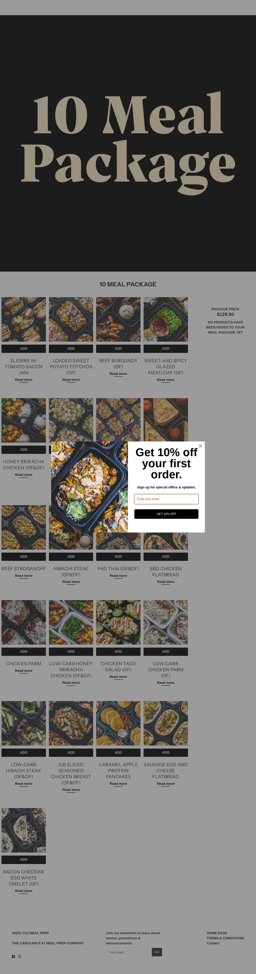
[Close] (200, 445)
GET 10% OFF (166, 514)
